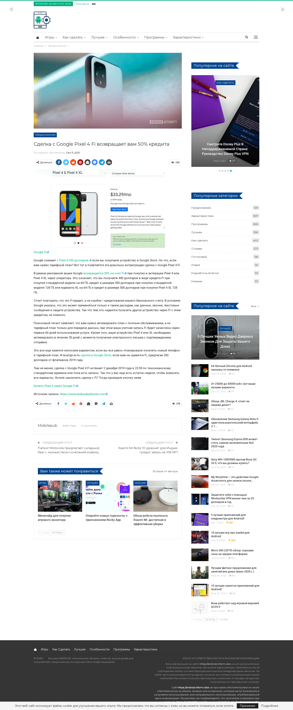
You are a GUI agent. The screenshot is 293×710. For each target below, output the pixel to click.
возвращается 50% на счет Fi (103, 273)
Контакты (82, 3)
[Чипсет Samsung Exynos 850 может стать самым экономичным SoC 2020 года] (199, 443)
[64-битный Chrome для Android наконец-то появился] (199, 370)
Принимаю (247, 706)
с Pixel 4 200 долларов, (73, 260)
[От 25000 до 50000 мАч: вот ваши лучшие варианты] (199, 388)
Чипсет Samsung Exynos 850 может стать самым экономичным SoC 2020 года (234, 443)
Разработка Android (226, 82)
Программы (154, 37)
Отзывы (196, 248)
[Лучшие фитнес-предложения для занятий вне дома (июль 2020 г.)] (199, 572)
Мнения (140, 482)
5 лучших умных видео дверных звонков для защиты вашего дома (225, 341)
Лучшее (98, 37)
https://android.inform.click (215, 663)
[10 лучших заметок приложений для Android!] (199, 590)
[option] (225, 121)
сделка (85, 355)
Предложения (45, 134)
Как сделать (73, 37)
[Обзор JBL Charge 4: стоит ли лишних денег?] (199, 405)
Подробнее (269, 705)
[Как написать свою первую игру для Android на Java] (225, 121)
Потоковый (199, 256)
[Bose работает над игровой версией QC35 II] (199, 607)
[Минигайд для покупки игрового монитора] (60, 496)
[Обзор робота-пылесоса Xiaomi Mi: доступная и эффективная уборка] (155, 496)
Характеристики (187, 37)
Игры (49, 37)
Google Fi (40, 252)
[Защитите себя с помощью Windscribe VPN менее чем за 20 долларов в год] (199, 499)
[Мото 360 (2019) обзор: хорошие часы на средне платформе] (199, 555)
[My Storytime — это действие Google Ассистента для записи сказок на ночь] (199, 481)
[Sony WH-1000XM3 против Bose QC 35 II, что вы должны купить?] (199, 464)
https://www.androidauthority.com (82, 394)
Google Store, (103, 355)
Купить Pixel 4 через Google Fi (55, 386)
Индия (195, 264)
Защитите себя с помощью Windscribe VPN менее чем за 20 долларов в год (232, 498)
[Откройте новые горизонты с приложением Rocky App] (108, 496)
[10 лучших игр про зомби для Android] (199, 537)
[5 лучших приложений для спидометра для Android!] (199, 519)
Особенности (124, 37)
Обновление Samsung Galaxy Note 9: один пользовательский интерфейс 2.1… (235, 422)
